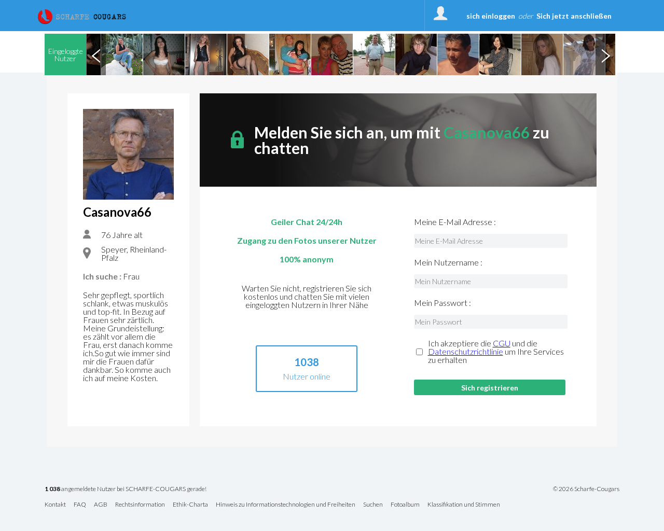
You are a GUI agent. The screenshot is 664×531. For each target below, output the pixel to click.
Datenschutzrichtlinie (465, 351)
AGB (100, 504)
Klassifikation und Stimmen (463, 504)
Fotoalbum (405, 504)
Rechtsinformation (140, 504)
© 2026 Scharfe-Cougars (586, 489)
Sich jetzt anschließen (574, 15)
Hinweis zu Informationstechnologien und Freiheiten (285, 504)
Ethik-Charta (190, 504)
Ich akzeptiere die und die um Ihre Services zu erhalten (496, 351)
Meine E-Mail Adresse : (455, 222)
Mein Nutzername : (448, 262)
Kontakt (55, 504)
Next (605, 54)
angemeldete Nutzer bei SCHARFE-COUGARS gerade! (125, 489)
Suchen (373, 504)
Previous (96, 54)
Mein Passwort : (442, 303)
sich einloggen (490, 15)
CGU (501, 343)
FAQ (80, 504)
